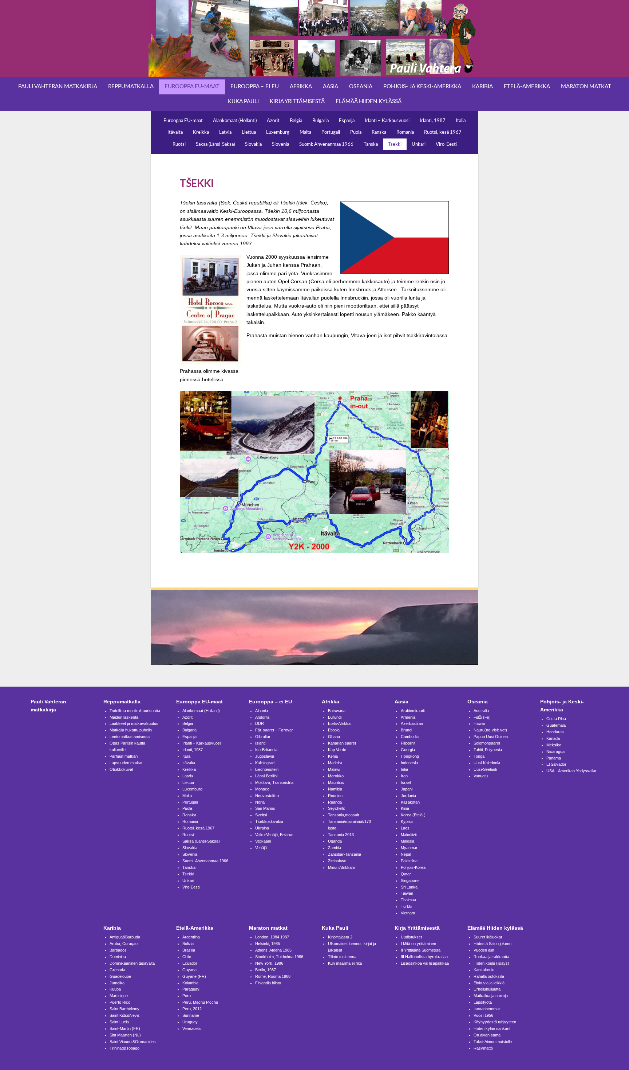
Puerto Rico (120, 1002)
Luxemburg (277, 132)
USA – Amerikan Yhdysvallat (571, 771)
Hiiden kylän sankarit (492, 1028)
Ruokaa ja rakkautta (491, 956)
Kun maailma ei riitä (345, 963)
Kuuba (115, 989)
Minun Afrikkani (341, 867)
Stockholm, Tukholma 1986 (279, 956)
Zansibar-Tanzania (344, 854)
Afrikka (301, 86)
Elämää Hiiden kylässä (368, 101)
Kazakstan (410, 802)
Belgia (296, 120)
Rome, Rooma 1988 (272, 976)
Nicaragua (555, 751)
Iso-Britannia (266, 749)
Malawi (334, 769)
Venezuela (191, 1028)
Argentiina (191, 937)
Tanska (371, 144)
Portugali (330, 132)
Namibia (335, 789)
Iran (404, 776)
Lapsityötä (483, 1002)
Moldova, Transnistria (274, 782)
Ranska (379, 132)
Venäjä (261, 848)
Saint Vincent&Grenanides (133, 1041)
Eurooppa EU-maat (192, 86)
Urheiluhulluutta (487, 989)
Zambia (334, 848)
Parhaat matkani (124, 756)
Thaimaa (408, 900)
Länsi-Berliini (266, 776)
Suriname (190, 1015)
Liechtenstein (266, 769)
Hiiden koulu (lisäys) (491, 963)
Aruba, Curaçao (124, 943)
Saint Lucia (119, 1022)
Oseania (360, 86)
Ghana (334, 736)
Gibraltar (262, 736)
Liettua (249, 132)
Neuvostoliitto (267, 795)
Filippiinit (408, 743)
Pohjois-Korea (413, 867)
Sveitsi (261, 815)
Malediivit (409, 834)
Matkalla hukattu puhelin (131, 730)
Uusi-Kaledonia (487, 763)
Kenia (333, 756)
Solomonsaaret (487, 743)
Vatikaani (263, 841)
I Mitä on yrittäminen (418, 943)
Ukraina (262, 828)
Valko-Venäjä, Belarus (274, 834)
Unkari (419, 144)
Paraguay (190, 989)
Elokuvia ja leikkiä (489, 983)
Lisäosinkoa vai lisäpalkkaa (425, 963)
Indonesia (409, 763)
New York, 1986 (269, 963)
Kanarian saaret (342, 743)
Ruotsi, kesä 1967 (443, 132)
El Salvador (556, 764)
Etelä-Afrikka (339, 723)
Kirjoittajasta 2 (340, 937)
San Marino (265, 808)
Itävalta (175, 132)
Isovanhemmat (487, 1009)
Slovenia (280, 144)
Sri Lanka (409, 887)
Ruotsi (179, 144)
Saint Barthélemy (124, 1009)
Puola (355, 132)
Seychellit (336, 808)
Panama (553, 758)
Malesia (407, 841)
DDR (259, 723)
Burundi (334, 717)
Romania (405, 132)
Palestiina (409, 861)
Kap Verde (337, 749)
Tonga (479, 756)
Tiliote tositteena (342, 956)
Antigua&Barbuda (125, 937)
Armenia (408, 717)
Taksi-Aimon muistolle (493, 1041)
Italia (461, 120)
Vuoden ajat (484, 950)
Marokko (336, 776)
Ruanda (335, 802)
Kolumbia (190, 983)
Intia (404, 769)
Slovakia (253, 144)
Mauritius (336, 782)
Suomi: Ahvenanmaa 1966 (326, 144)
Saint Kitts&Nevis (125, 1015)
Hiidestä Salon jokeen (492, 943)
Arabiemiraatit (413, 710)
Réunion (335, 795)
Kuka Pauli (243, 101)
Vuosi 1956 (483, 1015)
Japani (406, 789)
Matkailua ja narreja (491, 995)
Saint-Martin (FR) (125, 1028)
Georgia (408, 749)
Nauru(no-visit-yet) (490, 730)
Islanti (260, 743)
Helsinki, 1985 (267, 943)
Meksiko (553, 745)
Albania (261, 710)
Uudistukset (411, 937)
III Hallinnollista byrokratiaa (424, 956)
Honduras (555, 732)
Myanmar (409, 848)
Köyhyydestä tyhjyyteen (495, 1022)
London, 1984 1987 (272, 937)
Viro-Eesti (446, 144)
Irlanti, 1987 (433, 120)
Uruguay (190, 1022)
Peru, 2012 (192, 1009)
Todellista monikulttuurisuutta (135, 710)
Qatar (406, 874)
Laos (405, 828)
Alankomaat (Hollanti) (235, 120)
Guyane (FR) (194, 976)
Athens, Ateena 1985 (273, 950)
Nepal (406, 854)
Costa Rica (556, 718)
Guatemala (556, 725)
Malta (305, 132)
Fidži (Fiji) (482, 717)
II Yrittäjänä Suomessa (420, 950)
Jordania (408, 795)
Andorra (262, 717)
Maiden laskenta (124, 717)
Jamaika (117, 983)
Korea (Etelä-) (413, 815)
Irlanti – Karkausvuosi (387, 120)
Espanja (347, 120)
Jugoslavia (264, 756)
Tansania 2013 (341, 834)
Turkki (406, 906)
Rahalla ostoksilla (489, 976)
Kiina (405, 808)
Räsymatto (483, 1048)
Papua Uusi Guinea (491, 736)
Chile (186, 956)
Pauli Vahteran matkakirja (57, 86)
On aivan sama (487, 1035)
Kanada (553, 738)
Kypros (407, 821)
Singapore (410, 880)
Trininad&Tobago (124, 1048)
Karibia (482, 86)
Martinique (119, 995)
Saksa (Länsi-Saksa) (215, 144)
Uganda (335, 841)
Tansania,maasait (343, 815)
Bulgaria (320, 120)
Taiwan (407, 893)
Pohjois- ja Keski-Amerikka (422, 86)
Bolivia (188, 943)
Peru (186, 995)
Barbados (118, 950)
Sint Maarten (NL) (125, 1035)
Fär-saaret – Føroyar (274, 730)
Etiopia (334, 730)
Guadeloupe (120, 976)
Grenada (117, 970)
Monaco (262, 789)
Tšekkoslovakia (269, 821)
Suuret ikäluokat (488, 937)
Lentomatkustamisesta (130, 736)
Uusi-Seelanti (485, 769)
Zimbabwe (337, 861)
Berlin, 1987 (265, 970)
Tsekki (394, 144)
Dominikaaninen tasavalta (132, 963)
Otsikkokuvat (121, 769)
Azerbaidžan (412, 723)
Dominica (118, 956)
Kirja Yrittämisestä (297, 101)
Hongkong (410, 756)
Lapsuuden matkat (126, 763)
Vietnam (408, 913)
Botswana (336, 710)
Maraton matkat (586, 86)
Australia (481, 710)
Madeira (335, 763)
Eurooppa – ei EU (254, 86)
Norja (260, 802)
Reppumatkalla (131, 86)
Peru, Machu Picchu (200, 1002)
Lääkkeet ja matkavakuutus (134, 723)
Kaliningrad (264, 763)
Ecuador (189, 963)
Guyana (189, 970)
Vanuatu (481, 776)
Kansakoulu (484, 970)
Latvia (225, 132)
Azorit (273, 120)
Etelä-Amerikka (527, 86)
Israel (406, 782)
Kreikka (201, 132)
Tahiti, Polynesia (488, 749)
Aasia (330, 86)
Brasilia (188, 950)
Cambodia (410, 736)
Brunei (406, 730)
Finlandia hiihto (268, 983)
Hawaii (479, 723)
